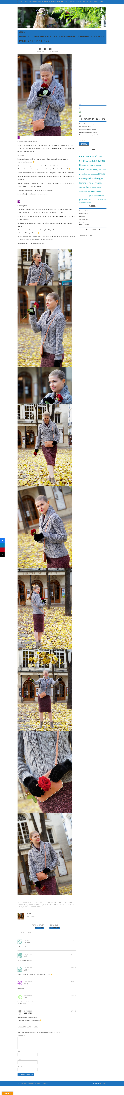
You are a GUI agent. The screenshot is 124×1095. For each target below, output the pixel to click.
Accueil (21, 2)
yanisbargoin (82, 222)
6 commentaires (54, 51)
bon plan (90, 169)
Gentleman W (28, 1013)
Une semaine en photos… (85, 126)
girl (102, 183)
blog (38, 903)
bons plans (97, 169)
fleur (41, 905)
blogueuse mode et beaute (57, 903)
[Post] (2, 554)
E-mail (20, 1059)
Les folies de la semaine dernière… (88, 129)
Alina (47, 51)
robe (29, 907)
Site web (21, 1066)
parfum (87, 196)
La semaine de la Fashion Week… (88, 132)
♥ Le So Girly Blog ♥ (84, 224)
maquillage (87, 191)
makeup (99, 187)
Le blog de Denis (83, 211)
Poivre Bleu (82, 216)
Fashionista (96, 1083)
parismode (25, 907)
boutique (104, 169)
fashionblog (83, 178)
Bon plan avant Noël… (54, 928)
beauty (35, 903)
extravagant (20, 905)
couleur (70, 903)
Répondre (73, 940)
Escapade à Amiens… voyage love (88, 124)
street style (36, 907)
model (63, 905)
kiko (51, 905)
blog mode (42, 903)
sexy (32, 907)
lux (84, 187)
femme (37, 905)
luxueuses (93, 187)
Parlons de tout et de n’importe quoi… (89, 135)
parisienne (20, 907)
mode (60, 905)
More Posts (31, 916)
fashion (25, 905)
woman (89, 202)
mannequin (82, 191)
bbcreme (27, 903)
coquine (88, 174)
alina (23, 903)
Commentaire (23, 1035)
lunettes (81, 187)
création (92, 174)
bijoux (100, 156)
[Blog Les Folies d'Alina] (62, 17)
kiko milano (55, 905)
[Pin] (2, 550)
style (40, 907)
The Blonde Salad (83, 219)
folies (44, 905)
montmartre (68, 905)
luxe (88, 187)
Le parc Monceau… (39, 928)
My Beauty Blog (83, 214)
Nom (19, 1052)
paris (73, 905)
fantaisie (96, 174)
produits (89, 199)
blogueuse (47, 903)
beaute (31, 903)
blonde (65, 903)
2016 (21, 903)
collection (83, 174)
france (48, 905)
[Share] (2, 540)
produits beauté (95, 199)
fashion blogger (32, 905)
